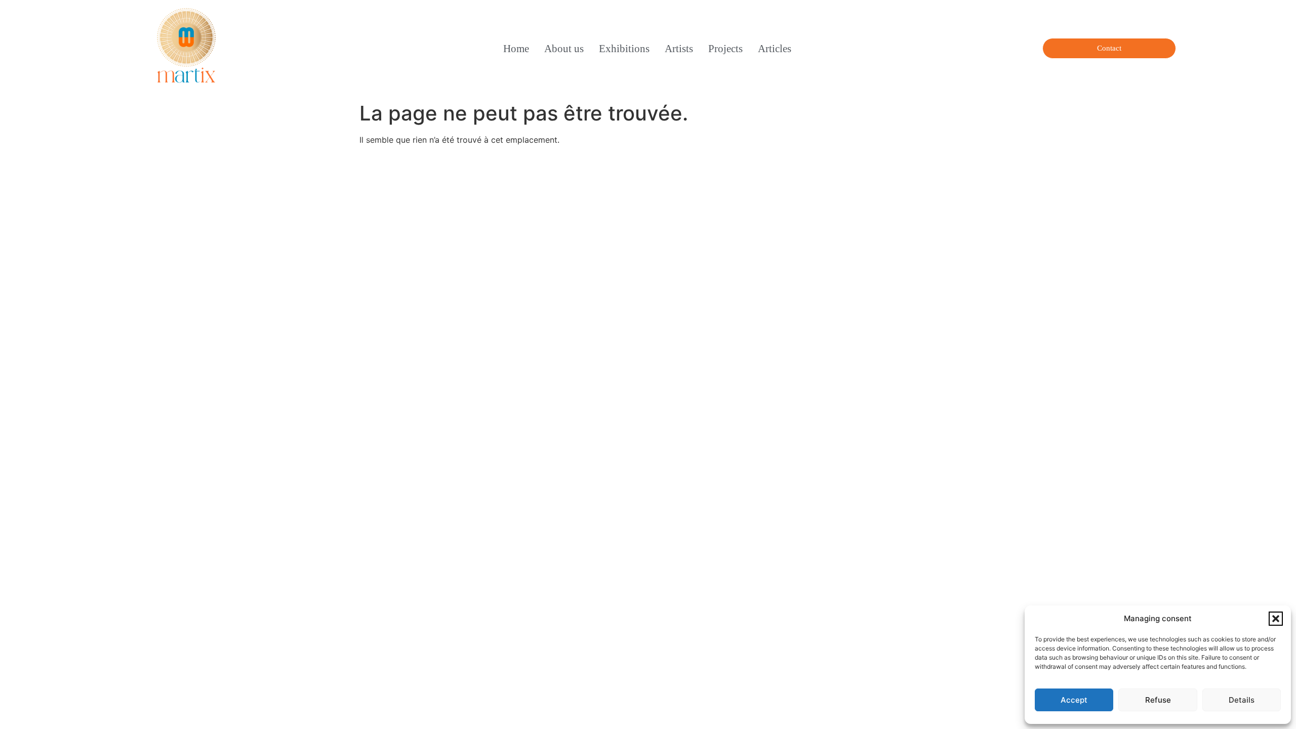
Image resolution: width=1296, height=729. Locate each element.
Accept (1074, 700)
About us (564, 48)
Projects (725, 48)
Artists (679, 48)
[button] (1276, 619)
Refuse (1158, 700)
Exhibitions (624, 48)
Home (516, 48)
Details (1241, 700)
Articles (774, 48)
